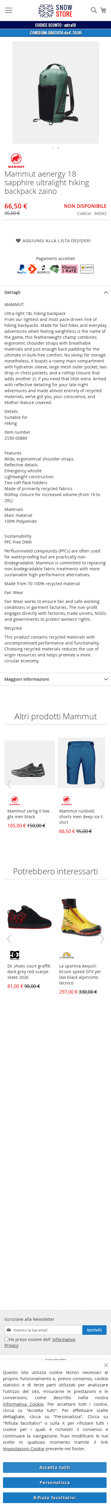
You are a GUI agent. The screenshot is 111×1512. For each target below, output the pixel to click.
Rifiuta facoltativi (54, 1497)
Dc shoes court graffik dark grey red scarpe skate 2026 (28, 971)
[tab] (55, 292)
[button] (53, 148)
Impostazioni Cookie (23, 1448)
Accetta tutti (54, 1467)
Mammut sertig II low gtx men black (28, 813)
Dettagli (12, 292)
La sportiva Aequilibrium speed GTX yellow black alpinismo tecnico (80, 974)
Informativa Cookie (23, 1404)
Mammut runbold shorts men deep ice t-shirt (81, 816)
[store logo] (55, 11)
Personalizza (55, 1482)
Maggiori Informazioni (26, 679)
